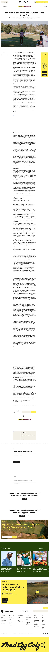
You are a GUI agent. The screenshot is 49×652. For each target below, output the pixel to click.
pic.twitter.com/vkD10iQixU (17, 198)
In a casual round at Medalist (30, 64)
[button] (45, 6)
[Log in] (35, 2)
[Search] (7, 2)
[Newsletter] (4, 2)
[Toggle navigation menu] (2, 2)
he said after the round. (30, 394)
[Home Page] (24, 2)
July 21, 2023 (27, 200)
